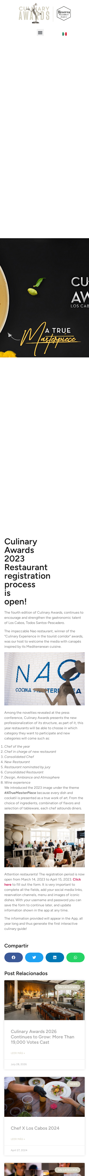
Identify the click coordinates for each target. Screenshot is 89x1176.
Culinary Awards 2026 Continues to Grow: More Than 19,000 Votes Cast (42, 1037)
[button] (40, 32)
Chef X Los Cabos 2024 (35, 1128)
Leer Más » (18, 1053)
